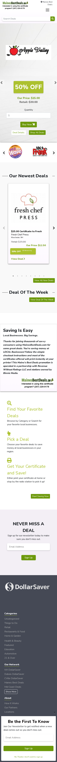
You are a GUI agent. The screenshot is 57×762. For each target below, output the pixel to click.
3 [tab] (21, 275)
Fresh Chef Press (20, 234)
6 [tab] (35, 275)
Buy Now (27, 124)
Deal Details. (19, 132)
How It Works (11, 703)
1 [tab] (13, 275)
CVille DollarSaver (13, 678)
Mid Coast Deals (12, 686)
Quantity (28, 109)
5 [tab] (30, 275)
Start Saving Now (40, 496)
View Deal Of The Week (42, 299)
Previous (3, 152)
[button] (1, 82)
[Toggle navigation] (47, 10)
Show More (11, 691)
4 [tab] (26, 275)
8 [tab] (43, 275)
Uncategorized (11, 618)
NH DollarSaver (12, 669)
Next (53, 152)
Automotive (10, 653)
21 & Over (9, 658)
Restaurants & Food (14, 631)
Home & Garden (12, 635)
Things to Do (10, 623)
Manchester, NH (17, 237)
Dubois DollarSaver (14, 674)
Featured (9, 645)
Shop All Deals (37, 132)
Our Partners (10, 707)
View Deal (17, 259)
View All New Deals (43, 280)
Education (9, 649)
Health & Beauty (12, 640)
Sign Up (29, 557)
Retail (7, 627)
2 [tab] (17, 275)
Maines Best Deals (14, 682)
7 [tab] (39, 275)
